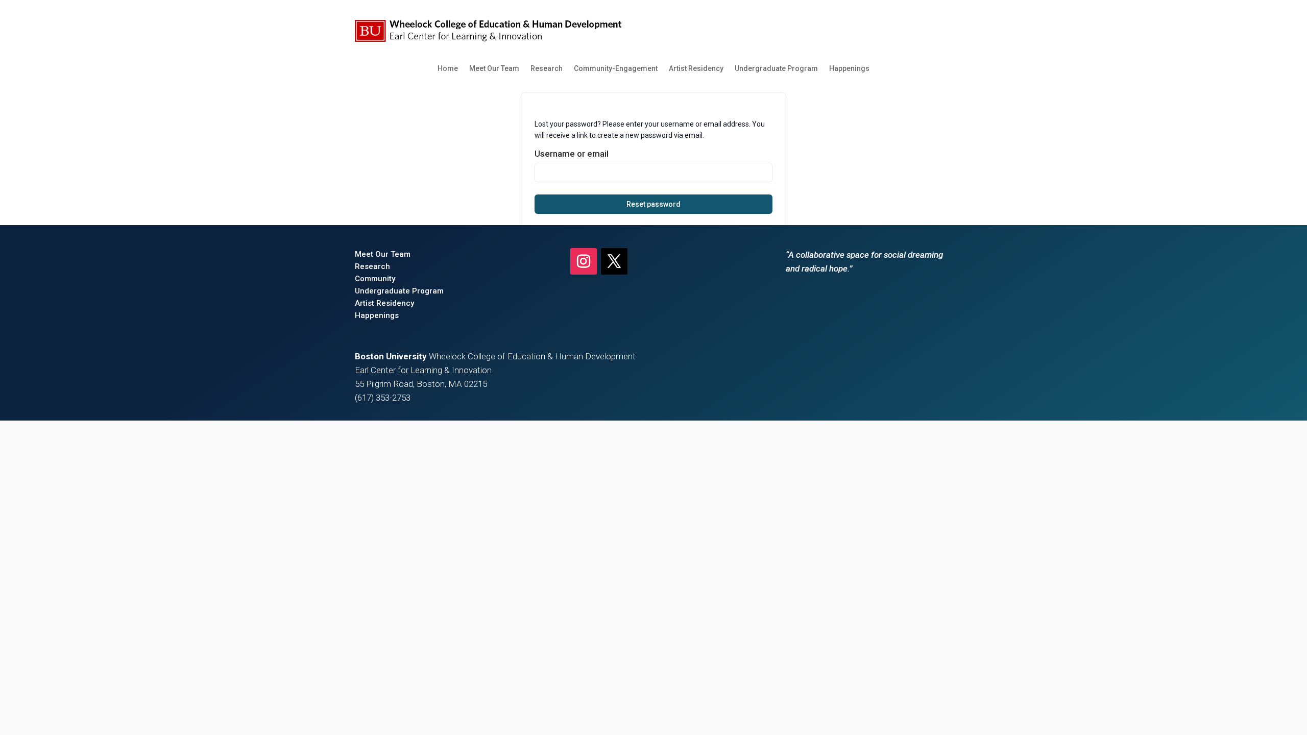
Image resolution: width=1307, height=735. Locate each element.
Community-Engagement (616, 68)
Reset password (653, 204)
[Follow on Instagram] (583, 261)
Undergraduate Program (776, 68)
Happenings (849, 68)
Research (546, 68)
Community (375, 278)
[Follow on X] (614, 261)
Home (448, 68)
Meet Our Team (494, 68)
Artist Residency (696, 68)
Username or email (572, 154)
